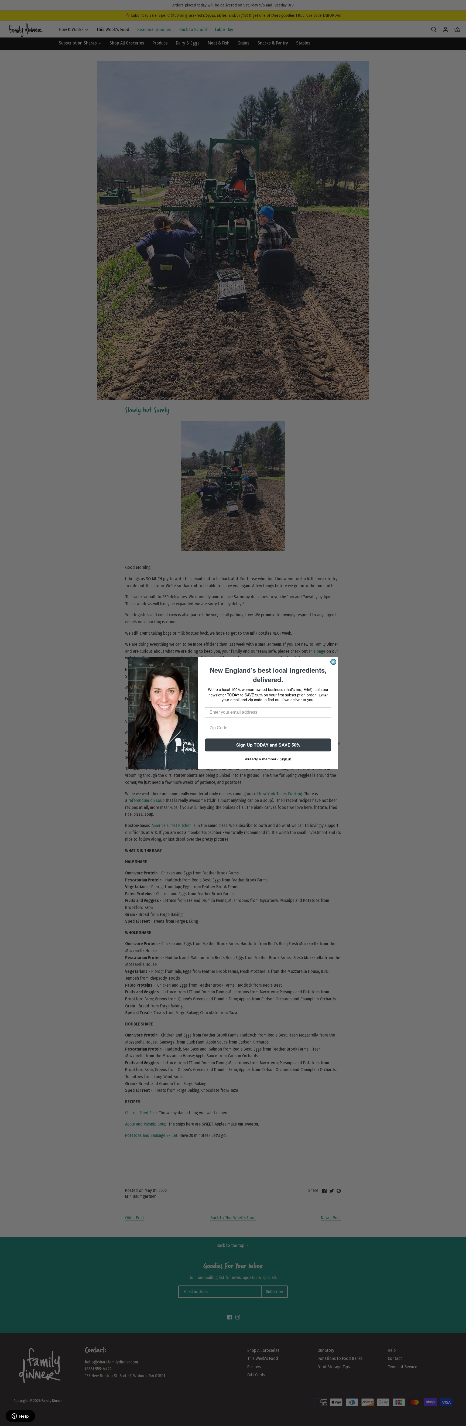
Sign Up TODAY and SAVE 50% (268, 745)
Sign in (285, 759)
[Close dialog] (333, 662)
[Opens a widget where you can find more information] (20, 1416)
